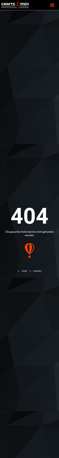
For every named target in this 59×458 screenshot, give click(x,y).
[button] (52, 5)
